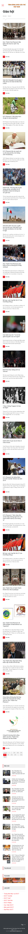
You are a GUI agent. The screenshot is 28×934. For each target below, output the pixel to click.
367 (14, 752)
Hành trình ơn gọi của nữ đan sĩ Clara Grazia (12, 441)
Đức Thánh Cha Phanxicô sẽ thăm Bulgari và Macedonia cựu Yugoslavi (12, 624)
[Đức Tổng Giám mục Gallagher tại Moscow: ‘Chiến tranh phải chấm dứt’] (6, 773)
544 (21, 754)
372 (12, 754)
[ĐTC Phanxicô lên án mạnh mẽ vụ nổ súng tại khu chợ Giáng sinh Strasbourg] (14, 140)
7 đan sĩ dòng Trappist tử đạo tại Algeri (12, 406)
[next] (8, 861)
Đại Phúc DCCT (8, 909)
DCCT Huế (7, 898)
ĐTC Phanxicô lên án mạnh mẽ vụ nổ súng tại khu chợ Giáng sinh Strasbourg (12, 152)
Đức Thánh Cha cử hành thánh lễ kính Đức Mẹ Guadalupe (12, 588)
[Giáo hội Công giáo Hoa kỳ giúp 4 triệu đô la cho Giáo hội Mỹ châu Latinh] (14, 69)
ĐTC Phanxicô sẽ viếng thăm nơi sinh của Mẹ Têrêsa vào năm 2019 (12, 478)
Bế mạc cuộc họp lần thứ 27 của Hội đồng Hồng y (12, 301)
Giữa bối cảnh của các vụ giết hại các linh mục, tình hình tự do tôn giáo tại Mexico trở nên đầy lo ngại (12, 228)
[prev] (8, 771)
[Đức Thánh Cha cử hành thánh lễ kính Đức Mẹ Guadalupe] (14, 577)
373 (15, 754)
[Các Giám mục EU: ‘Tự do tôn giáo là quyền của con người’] (14, 324)
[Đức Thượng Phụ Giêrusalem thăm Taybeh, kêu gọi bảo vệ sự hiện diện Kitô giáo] (6, 827)
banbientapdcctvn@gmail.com (16, 931)
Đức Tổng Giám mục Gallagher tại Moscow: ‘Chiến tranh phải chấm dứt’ (18, 772)
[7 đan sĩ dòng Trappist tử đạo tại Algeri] (14, 395)
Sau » (5, 757)
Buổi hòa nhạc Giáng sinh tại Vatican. (11, 370)
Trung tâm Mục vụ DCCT (11, 893)
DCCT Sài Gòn (8, 900)
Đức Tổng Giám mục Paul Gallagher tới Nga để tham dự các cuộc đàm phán (18, 790)
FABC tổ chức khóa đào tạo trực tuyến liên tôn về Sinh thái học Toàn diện (18, 808)
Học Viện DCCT (8, 905)
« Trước (5, 752)
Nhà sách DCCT (9, 907)
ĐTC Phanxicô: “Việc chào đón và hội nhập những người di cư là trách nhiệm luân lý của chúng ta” (12, 517)
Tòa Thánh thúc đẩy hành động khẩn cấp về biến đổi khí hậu (12, 661)
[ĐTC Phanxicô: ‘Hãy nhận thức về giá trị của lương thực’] (14, 105)
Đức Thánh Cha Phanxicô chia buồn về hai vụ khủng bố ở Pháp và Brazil (12, 265)
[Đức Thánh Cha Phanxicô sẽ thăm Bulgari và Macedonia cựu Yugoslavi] (14, 612)
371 (8, 754)
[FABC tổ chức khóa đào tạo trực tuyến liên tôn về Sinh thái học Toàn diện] (6, 809)
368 (18, 752)
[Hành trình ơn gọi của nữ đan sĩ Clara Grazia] (14, 430)
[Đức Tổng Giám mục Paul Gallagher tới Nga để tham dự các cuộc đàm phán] (6, 791)
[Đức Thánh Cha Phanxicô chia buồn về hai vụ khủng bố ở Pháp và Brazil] (14, 253)
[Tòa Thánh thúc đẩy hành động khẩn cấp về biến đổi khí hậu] (14, 650)
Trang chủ (4, 16)
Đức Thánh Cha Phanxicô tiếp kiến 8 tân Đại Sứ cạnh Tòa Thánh (12, 43)
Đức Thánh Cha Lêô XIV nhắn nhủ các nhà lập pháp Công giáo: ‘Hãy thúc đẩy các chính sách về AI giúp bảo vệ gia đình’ (18, 837)
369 (21, 752)
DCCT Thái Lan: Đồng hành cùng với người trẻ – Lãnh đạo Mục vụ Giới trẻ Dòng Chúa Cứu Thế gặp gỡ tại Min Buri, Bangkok (18, 858)
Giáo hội (9, 16)
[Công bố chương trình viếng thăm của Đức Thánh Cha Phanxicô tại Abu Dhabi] (14, 724)
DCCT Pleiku (7, 902)
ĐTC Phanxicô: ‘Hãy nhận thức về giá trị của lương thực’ (12, 117)
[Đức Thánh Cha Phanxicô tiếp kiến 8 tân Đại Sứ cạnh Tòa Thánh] (14, 31)
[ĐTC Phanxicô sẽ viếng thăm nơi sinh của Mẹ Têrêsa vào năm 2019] (14, 466)
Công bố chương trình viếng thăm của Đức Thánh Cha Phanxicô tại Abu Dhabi (11, 736)
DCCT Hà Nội (8, 896)
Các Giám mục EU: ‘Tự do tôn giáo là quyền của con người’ (11, 335)
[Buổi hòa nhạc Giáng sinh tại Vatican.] (14, 359)
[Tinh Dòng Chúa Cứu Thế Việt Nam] (17, 7)
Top (22, 924)
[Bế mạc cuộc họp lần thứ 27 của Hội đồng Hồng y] (14, 289)
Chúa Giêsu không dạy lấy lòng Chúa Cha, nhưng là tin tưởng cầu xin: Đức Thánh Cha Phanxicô (12, 699)
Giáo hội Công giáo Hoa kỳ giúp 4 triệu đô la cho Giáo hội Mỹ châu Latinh (12, 81)
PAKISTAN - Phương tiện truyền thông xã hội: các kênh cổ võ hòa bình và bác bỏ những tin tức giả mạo (12, 190)
